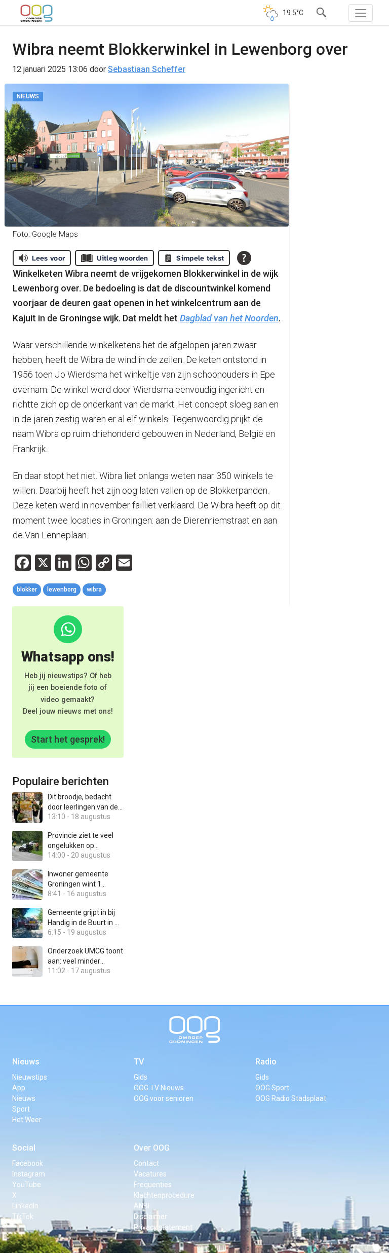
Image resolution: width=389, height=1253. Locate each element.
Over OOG (152, 1148)
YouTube (26, 1185)
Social (23, 1148)
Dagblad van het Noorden (229, 318)
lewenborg (61, 589)
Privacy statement (163, 1227)
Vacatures (150, 1174)
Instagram (28, 1174)
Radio (266, 1061)
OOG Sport (272, 1088)
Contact (146, 1163)
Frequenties (153, 1185)
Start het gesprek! (68, 739)
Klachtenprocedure (164, 1195)
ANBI (141, 1206)
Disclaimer (150, 1216)
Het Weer (27, 1120)
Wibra (94, 589)
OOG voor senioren (163, 1098)
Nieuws (26, 1061)
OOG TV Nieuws (159, 1088)
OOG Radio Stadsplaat (290, 1098)
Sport (21, 1109)
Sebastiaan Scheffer (146, 69)
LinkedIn (25, 1206)
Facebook (27, 1163)
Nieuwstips (29, 1077)
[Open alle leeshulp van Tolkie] (244, 258)
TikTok (22, 1216)
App (18, 1088)
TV (139, 1061)
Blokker (27, 589)
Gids (140, 1077)
